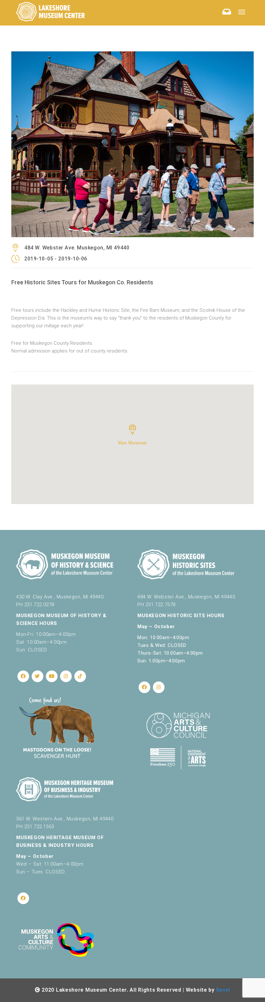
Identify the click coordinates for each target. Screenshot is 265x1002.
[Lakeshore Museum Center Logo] (50, 11)
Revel (223, 990)
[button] (132, 434)
